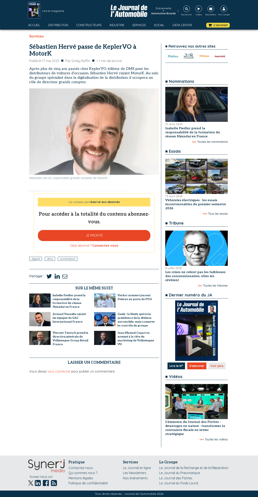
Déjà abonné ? (94, 245)
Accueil (34, 25)
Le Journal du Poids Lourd (178, 483)
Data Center (182, 25)
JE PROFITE (94, 235)
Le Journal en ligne (137, 468)
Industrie (117, 25)
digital (35, 259)
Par (78, 61)
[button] (218, 25)
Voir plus (217, 366)
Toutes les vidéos (216, 439)
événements (163, 8)
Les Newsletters (134, 473)
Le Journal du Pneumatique (179, 473)
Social (159, 25)
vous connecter (59, 371)
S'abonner (196, 366)
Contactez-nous (81, 468)
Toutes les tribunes (215, 285)
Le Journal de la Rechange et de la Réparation (193, 468)
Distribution (58, 25)
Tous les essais (218, 213)
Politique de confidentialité (88, 483)
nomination (67, 259)
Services (139, 25)
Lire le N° (176, 366)
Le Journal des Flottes (175, 478)
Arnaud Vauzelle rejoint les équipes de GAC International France (69, 317)
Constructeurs (89, 25)
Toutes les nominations (212, 142)
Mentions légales (81, 478)
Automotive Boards (163, 13)
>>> (194, 142)
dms (50, 259)
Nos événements (135, 478)
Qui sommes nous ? (83, 473)
